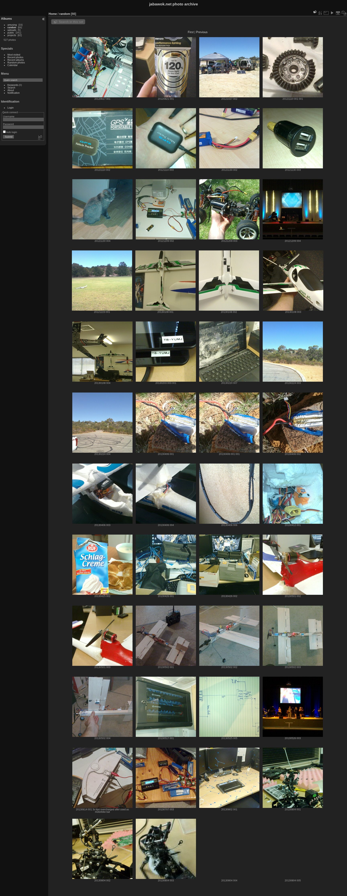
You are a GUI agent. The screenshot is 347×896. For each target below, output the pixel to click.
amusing (12, 24)
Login (10, 107)
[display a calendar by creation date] (344, 12)
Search (11, 87)
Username (8, 116)
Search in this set (71, 21)
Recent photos (15, 57)
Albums (6, 18)
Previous (202, 32)
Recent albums (15, 60)
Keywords (12, 85)
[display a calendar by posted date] (338, 12)
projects (11, 35)
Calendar (12, 65)
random (11, 27)
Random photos (16, 62)
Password (8, 124)
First (191, 32)
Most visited (13, 54)
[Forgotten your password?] (39, 137)
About (10, 90)
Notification (13, 93)
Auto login (11, 132)
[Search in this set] (314, 11)
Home (53, 13)
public (10, 32)
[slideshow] (332, 12)
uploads (11, 30)
